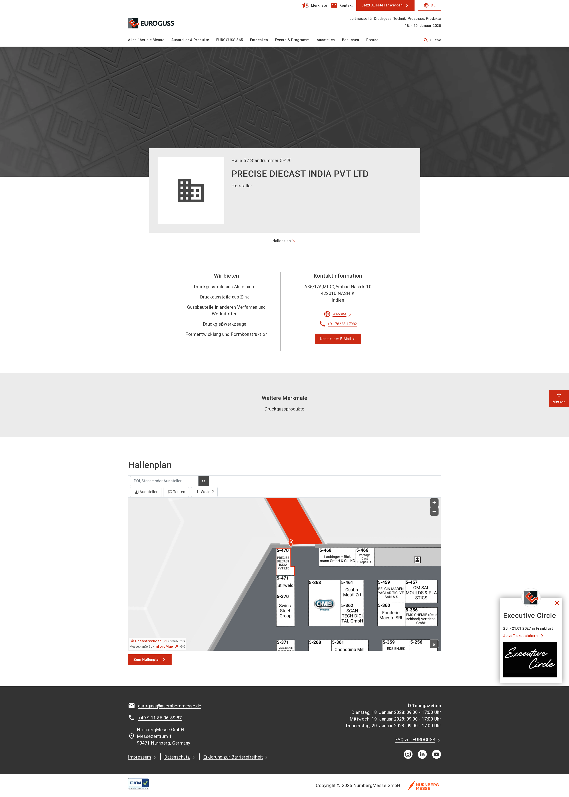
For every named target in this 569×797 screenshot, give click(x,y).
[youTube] (436, 754)
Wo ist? (207, 492)
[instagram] (408, 754)
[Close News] (531, 597)
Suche (432, 40)
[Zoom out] (434, 511)
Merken (559, 398)
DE (429, 5)
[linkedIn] (422, 754)
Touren (179, 492)
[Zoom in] (434, 502)
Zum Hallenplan (146, 659)
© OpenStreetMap (146, 641)
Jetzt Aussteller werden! (383, 5)
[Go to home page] (164, 17)
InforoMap (164, 646)
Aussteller (149, 492)
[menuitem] (149, 40)
